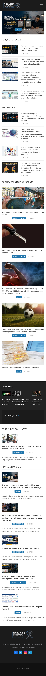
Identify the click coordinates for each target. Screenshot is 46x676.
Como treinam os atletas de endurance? (37, 402)
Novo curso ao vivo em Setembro (6, 402)
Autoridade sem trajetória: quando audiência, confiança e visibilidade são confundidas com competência (22, 517)
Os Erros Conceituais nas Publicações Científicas (20, 368)
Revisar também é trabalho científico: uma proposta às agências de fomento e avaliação (21, 22)
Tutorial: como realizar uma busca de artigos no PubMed (23, 607)
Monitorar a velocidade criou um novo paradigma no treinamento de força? (32, 48)
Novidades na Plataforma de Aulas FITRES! (20, 548)
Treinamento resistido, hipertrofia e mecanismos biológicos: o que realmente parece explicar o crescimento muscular (32, 134)
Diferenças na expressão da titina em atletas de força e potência (21, 402)
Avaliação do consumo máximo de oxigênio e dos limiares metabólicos (21, 447)
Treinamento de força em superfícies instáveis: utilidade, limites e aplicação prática (32, 61)
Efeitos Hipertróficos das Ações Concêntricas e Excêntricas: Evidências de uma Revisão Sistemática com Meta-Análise (32, 168)
